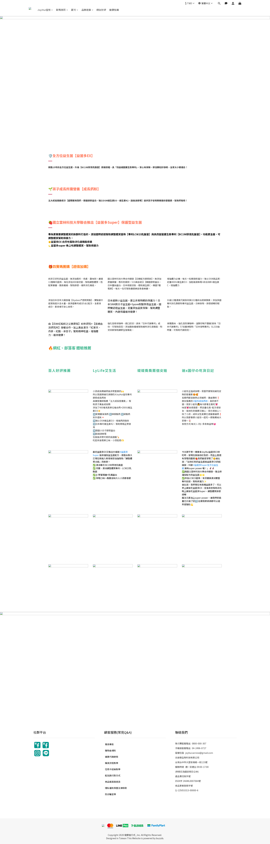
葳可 (73, 9)
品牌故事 (86, 9)
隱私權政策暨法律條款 (116, 788)
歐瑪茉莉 (61, 9)
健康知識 (114, 9)
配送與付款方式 (112, 775)
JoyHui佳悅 (44, 9)
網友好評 (101, 9)
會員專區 (109, 744)
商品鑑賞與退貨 (112, 781)
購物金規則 (110, 750)
